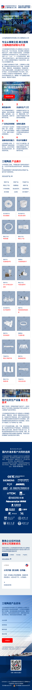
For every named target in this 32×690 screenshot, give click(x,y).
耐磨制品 (15, 185)
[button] (14, 30)
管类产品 (6, 182)
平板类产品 (25, 182)
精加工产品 (6, 185)
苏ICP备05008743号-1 (7, 685)
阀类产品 (25, 185)
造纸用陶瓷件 (25, 189)
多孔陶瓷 (6, 192)
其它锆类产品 (25, 192)
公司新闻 (12, 554)
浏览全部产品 (6, 176)
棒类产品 (15, 182)
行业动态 (18, 554)
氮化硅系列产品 (16, 189)
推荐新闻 (5, 554)
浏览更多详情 (9, 96)
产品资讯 (25, 554)
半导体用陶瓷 (6, 189)
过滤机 (16, 192)
